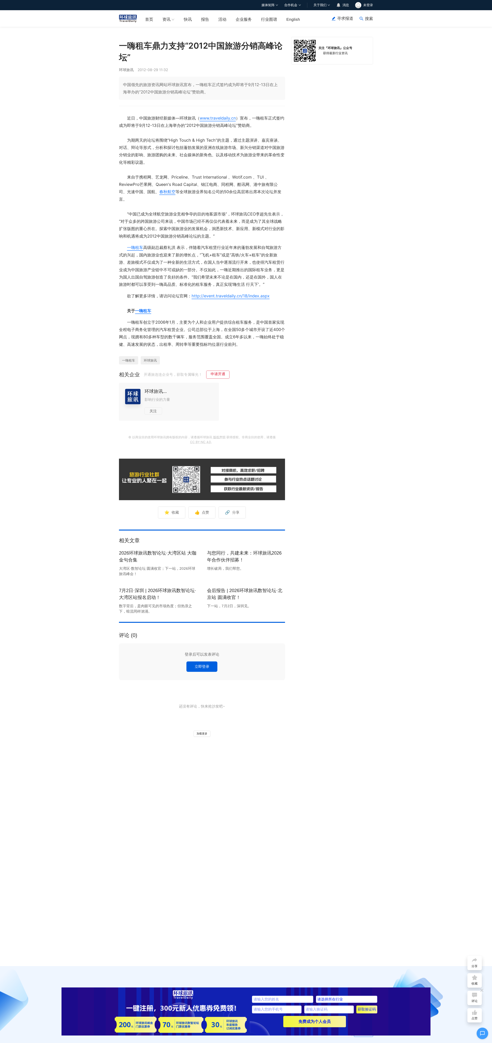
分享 (232, 512)
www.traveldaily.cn (218, 118)
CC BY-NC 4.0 (200, 442)
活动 (222, 19)
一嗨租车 (135, 247)
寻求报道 (345, 18)
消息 (345, 5)
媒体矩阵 (268, 5)
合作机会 (290, 5)
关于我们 (320, 5)
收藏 (171, 512)
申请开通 (218, 374)
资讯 (166, 19)
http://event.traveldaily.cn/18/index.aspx (231, 295)
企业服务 (244, 19)
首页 (149, 19)
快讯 (188, 19)
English (293, 19)
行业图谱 (269, 19)
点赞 (202, 512)
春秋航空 (167, 191)
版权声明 (219, 437)
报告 (205, 19)
